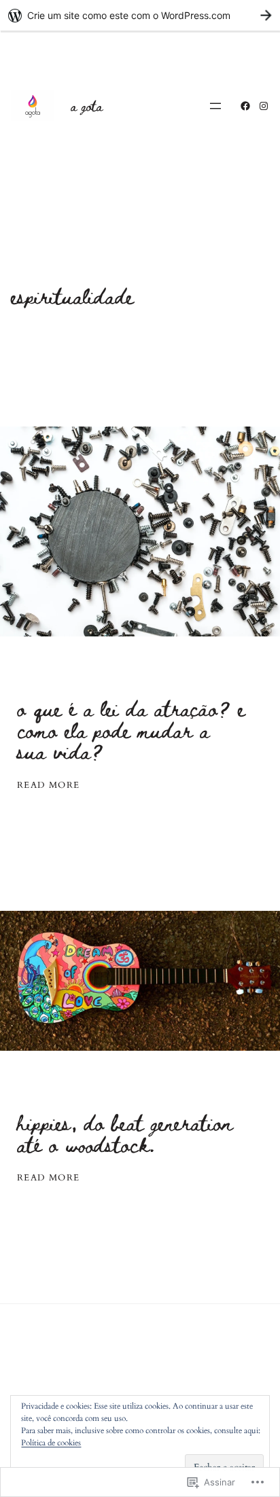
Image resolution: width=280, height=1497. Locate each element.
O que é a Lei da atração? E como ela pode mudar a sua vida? (131, 730)
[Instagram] (263, 106)
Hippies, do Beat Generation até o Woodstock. (125, 1133)
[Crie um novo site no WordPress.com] (140, 15)
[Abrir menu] (215, 106)
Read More (48, 785)
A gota (87, 105)
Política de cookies (51, 1442)
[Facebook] (245, 106)
